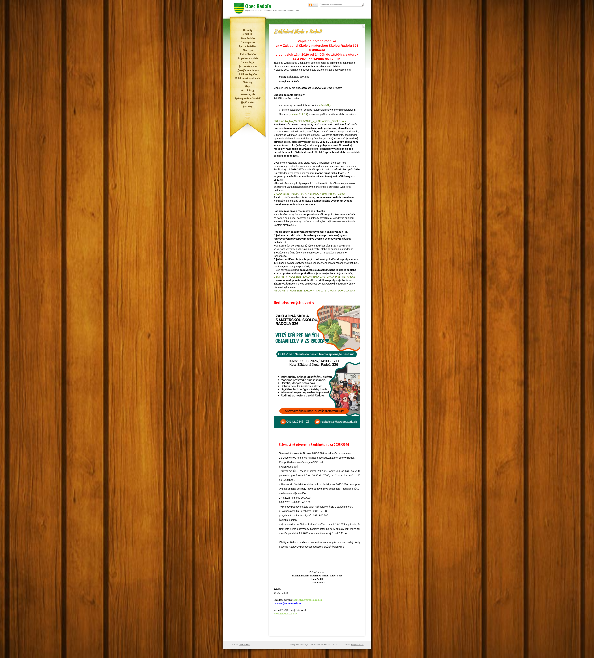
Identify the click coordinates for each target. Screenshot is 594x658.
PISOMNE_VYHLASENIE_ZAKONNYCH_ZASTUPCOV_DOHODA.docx (314, 290)
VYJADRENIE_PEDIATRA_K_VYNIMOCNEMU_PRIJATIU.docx (309, 193)
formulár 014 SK (298, 114)
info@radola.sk (357, 645)
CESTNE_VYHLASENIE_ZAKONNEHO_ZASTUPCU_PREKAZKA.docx (314, 276)
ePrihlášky (325, 105)
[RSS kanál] (313, 4)
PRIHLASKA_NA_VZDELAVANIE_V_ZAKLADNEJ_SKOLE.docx (310, 121)
